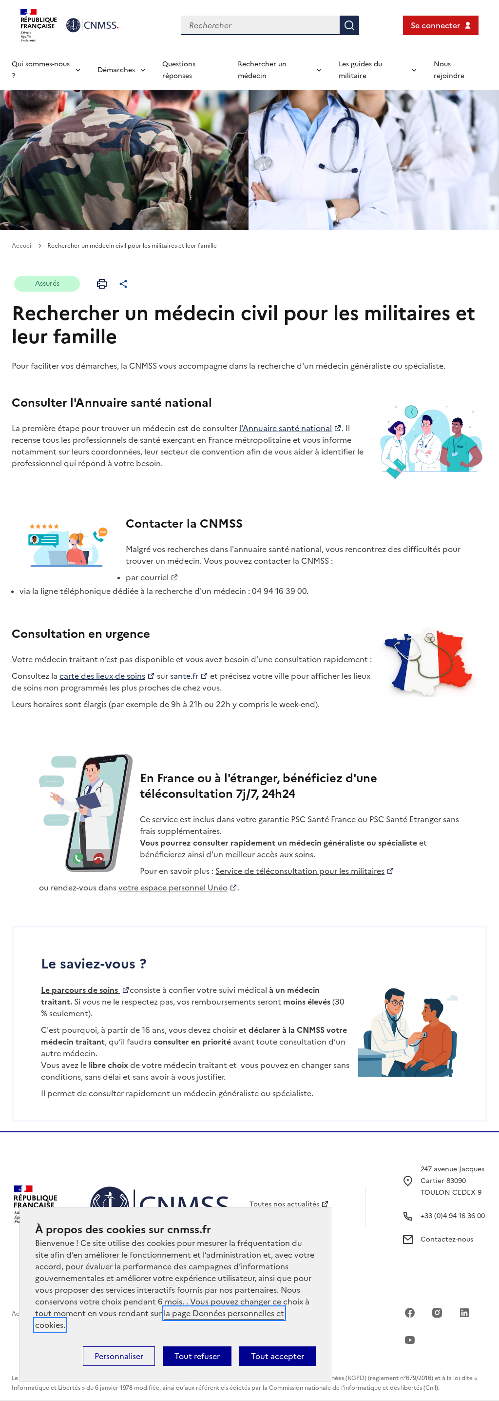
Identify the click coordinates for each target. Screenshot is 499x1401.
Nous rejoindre (449, 70)
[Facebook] (410, 1312)
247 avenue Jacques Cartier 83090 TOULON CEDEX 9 (452, 1181)
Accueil (22, 245)
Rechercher (349, 25)
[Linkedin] (464, 1312)
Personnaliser (119, 1356)
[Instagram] (437, 1312)
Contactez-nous (447, 1239)
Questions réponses (178, 70)
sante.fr (184, 676)
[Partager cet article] (123, 284)
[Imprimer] (102, 284)
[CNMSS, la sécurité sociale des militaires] (97, 25)
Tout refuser (197, 1356)
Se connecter (435, 25)
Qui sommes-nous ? (41, 70)
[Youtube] (410, 1340)
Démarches (116, 70)
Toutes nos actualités (284, 1204)
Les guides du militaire (360, 70)
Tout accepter (277, 1356)
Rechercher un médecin (262, 70)
